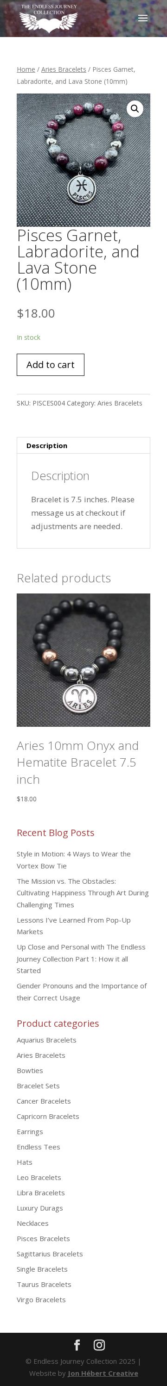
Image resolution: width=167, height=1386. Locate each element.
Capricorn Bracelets (48, 1116)
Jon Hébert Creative (103, 1373)
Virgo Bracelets (41, 1299)
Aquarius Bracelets (47, 1039)
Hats (24, 1162)
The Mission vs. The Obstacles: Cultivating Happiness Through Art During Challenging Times (83, 892)
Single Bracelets (42, 1269)
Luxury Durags (40, 1207)
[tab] (83, 445)
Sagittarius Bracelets (50, 1253)
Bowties (30, 1070)
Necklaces (33, 1223)
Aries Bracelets (63, 69)
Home (26, 69)
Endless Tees (38, 1146)
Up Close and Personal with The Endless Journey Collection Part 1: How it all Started (81, 958)
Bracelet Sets (38, 1085)
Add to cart (50, 364)
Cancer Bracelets (44, 1100)
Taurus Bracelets (44, 1284)
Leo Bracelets (39, 1177)
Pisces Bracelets (43, 1238)
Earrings (30, 1131)
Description (46, 445)
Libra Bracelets (41, 1192)
